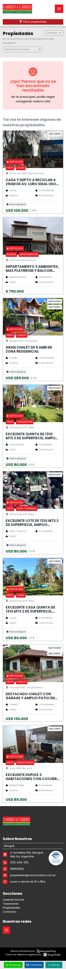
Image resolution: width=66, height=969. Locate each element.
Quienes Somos (13, 900)
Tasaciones (11, 904)
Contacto (9, 912)
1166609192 (17, 869)
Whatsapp (15, 964)
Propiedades (11, 908)
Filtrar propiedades (35, 22)
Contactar (36, 964)
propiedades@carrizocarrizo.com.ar (33, 875)
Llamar (55, 964)
